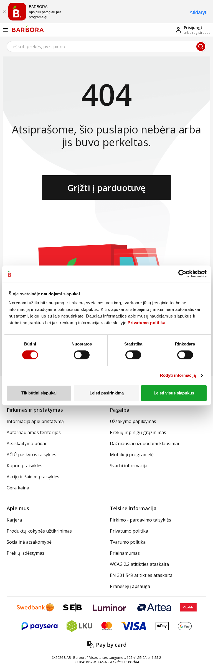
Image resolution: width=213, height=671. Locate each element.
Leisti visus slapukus (174, 393)
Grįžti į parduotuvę (106, 187)
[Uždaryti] (4, 11)
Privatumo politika (146, 322)
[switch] (82, 354)
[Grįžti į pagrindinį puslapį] (28, 28)
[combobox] (106, 46)
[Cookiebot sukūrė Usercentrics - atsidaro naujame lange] (182, 274)
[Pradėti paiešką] (200, 46)
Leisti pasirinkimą (107, 393)
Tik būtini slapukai (39, 393)
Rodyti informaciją (178, 375)
